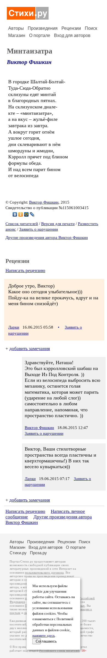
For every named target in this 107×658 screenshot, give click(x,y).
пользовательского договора (44, 572)
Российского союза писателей (59, 650)
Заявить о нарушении (38, 229)
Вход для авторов (72, 35)
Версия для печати (58, 224)
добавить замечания (29, 348)
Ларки (13, 327)
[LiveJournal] (32, 214)
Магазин (16, 35)
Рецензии (71, 28)
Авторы (16, 28)
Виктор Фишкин (29, 62)
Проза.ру (38, 552)
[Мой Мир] (26, 214)
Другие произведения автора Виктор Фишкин (46, 237)
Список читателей (21, 224)
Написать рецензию (25, 270)
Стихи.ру (18, 552)
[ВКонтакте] (15, 214)
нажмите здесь (43, 636)
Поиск (91, 28)
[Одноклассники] (21, 214)
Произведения (43, 28)
